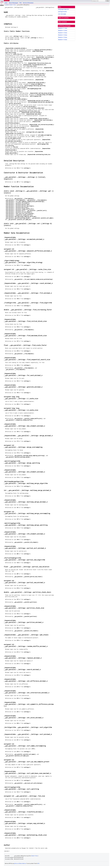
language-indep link (63, 9)
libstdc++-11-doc (62, 28)
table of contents (63, 18)
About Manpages (13, 3)
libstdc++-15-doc (62, 37)
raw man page (62, 14)
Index (6, 3)
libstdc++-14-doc (62, 35)
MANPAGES (6, 0)
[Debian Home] (2, 3)
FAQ (20, 3)
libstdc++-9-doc (12, 4)
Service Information (28, 3)
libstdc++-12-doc (62, 30)
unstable (7, 4)
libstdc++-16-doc (62, 39)
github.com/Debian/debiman (20, 863)
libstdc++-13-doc (62, 32)
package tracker (62, 11)
